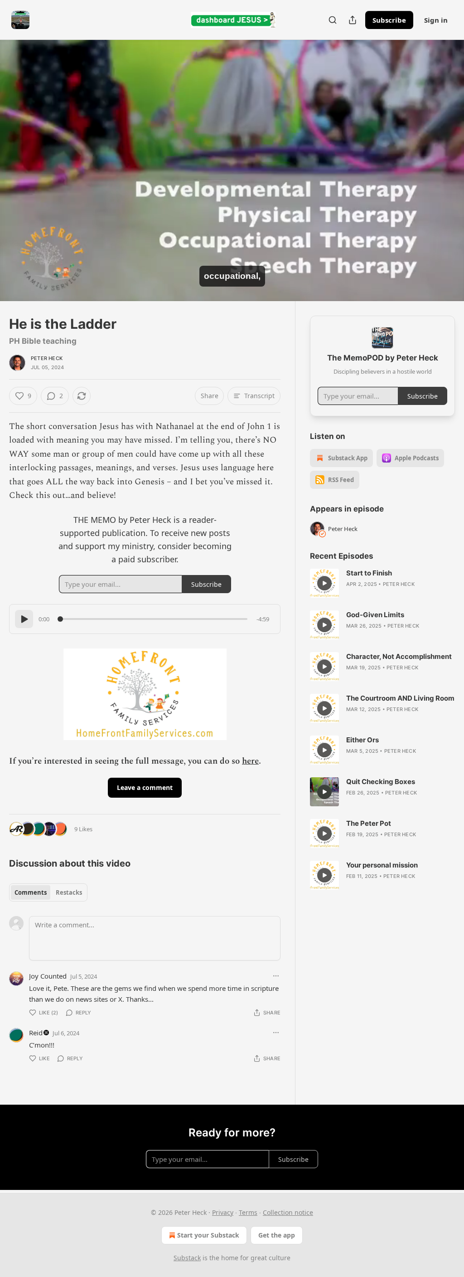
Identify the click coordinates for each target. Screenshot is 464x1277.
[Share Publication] (352, 20)
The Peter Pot (368, 823)
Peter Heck (47, 358)
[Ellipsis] (276, 976)
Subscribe (389, 19)
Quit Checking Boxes (380, 781)
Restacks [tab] (69, 892)
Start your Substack (208, 1235)
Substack (187, 1257)
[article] (382, 583)
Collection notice (288, 1212)
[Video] (18, 160)
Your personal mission (382, 865)
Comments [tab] (30, 892)
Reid (36, 1032)
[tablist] (48, 892)
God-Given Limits (375, 614)
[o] (324, 583)
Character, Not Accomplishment (399, 656)
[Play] (24, 619)
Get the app (276, 1235)
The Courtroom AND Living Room (400, 698)
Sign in (436, 19)
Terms (248, 1212)
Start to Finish (369, 573)
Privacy (222, 1212)
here (250, 761)
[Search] (333, 20)
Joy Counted (48, 975)
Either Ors (362, 740)
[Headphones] (18, 180)
